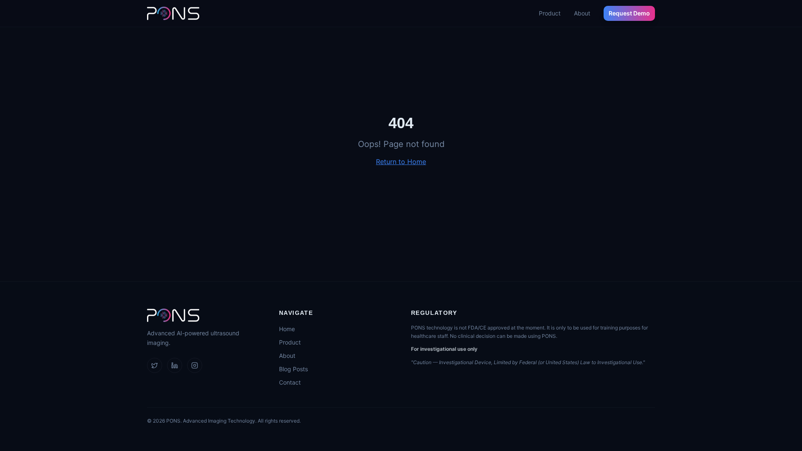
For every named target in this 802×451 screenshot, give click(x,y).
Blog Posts (293, 368)
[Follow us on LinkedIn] (174, 365)
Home (287, 328)
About (582, 13)
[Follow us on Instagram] (194, 365)
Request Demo (629, 13)
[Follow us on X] (154, 365)
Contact (290, 382)
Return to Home (401, 161)
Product (550, 13)
